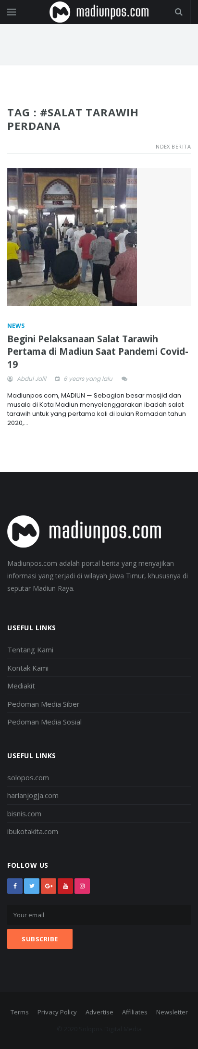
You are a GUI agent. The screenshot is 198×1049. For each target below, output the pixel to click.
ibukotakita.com (32, 831)
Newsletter (172, 1012)
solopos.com (28, 777)
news (16, 326)
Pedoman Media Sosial (44, 721)
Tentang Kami (30, 649)
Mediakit (21, 685)
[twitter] (31, 886)
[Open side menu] (11, 12)
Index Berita (172, 146)
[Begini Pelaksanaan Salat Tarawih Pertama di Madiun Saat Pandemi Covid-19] (99, 237)
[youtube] (65, 886)
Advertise (99, 1012)
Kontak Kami (28, 668)
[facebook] (15, 886)
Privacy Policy (57, 1012)
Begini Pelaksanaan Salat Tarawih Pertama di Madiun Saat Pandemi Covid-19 (97, 352)
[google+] (48, 886)
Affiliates (135, 1012)
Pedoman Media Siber (43, 704)
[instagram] (82, 886)
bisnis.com (24, 813)
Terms (20, 1012)
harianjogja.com (33, 795)
